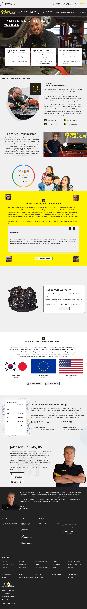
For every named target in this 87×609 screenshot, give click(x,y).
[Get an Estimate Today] (74, 422)
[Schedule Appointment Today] (46, 422)
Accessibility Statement (8, 596)
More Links (83, 12)
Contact (75, 12)
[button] (16, 368)
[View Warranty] (17, 57)
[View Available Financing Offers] (43, 57)
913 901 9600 (11, 24)
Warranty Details (64, 308)
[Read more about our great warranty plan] (46, 428)
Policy (8, 603)
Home (57, 12)
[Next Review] (74, 228)
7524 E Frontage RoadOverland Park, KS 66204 (71, 526)
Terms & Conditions (7, 600)
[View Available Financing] (74, 428)
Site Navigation (6, 593)
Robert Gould (12, 235)
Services (63, 12)
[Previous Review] (70, 228)
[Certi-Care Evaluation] (70, 57)
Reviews (69, 12)
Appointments (55, 561)
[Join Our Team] (66, 4)
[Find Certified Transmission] (49, 535)
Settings (13, 603)
